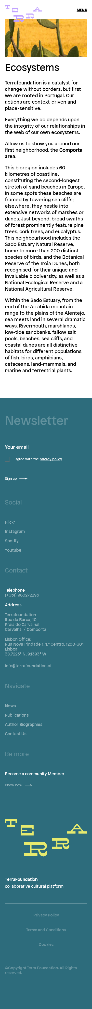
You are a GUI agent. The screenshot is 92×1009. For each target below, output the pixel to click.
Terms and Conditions (46, 929)
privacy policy (51, 459)
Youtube (13, 549)
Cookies (46, 944)
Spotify (12, 540)
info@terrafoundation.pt (28, 665)
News (10, 705)
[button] (82, 9)
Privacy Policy (46, 915)
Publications (17, 714)
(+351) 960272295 (22, 595)
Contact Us (15, 733)
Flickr (10, 521)
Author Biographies (23, 724)
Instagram (15, 531)
